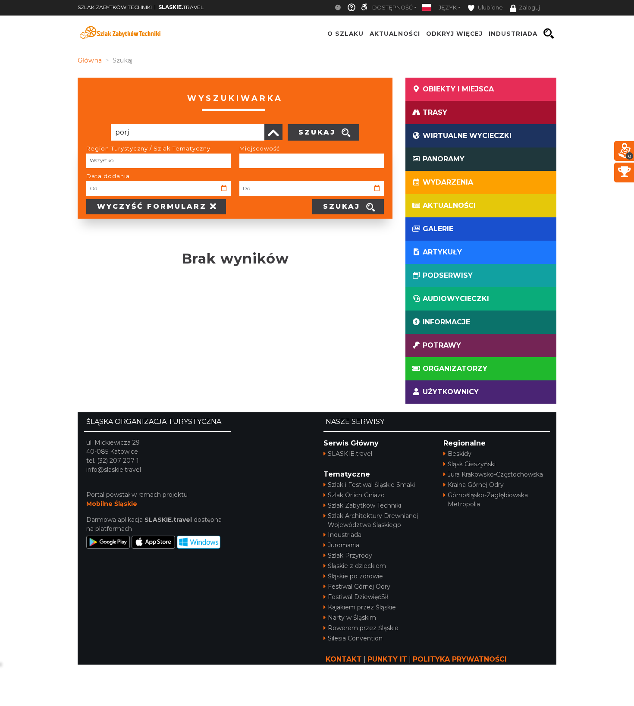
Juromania (343, 545)
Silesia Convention (355, 638)
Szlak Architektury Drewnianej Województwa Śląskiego (373, 520)
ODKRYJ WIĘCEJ (454, 33)
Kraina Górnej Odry (476, 485)
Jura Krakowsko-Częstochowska (495, 474)
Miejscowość (259, 148)
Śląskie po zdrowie (355, 576)
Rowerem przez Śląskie (363, 628)
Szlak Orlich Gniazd (356, 495)
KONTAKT (344, 659)
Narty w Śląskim (352, 617)
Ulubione (490, 7)
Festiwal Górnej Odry (359, 586)
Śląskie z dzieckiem (357, 566)
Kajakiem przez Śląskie (362, 607)
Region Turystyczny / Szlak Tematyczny (148, 148)
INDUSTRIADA (513, 33)
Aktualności (395, 33)
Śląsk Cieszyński (472, 464)
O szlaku (345, 33)
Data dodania (108, 176)
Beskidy (459, 454)
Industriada (344, 535)
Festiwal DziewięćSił (358, 597)
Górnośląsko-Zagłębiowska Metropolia (488, 499)
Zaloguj (529, 7)
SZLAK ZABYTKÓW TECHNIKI (115, 7)
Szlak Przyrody (350, 555)
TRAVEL (181, 7)
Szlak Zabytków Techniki (364, 505)
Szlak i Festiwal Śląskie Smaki (371, 485)
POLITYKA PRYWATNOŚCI (460, 659)
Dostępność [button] (392, 7)
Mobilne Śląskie (111, 504)
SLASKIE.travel (350, 454)
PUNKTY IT (387, 659)
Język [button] (448, 7)
